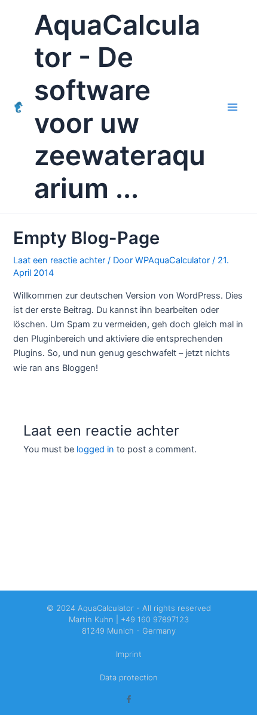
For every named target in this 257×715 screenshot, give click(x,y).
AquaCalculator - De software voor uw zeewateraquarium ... (120, 106)
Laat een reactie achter (59, 260)
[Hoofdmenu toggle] (232, 107)
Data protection (129, 677)
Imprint (129, 654)
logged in (95, 449)
